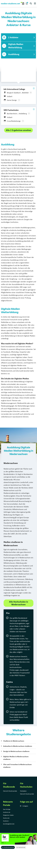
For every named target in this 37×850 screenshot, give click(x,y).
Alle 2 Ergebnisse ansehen (18, 130)
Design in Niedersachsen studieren (16, 751)
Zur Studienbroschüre (8, 847)
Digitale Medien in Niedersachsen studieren (15, 757)
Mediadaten (23, 791)
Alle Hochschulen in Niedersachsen (18, 603)
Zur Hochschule (20, 847)
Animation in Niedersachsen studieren (17, 746)
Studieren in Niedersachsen (13, 741)
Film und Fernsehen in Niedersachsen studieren (17, 765)
